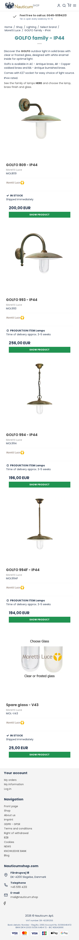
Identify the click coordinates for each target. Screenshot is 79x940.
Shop (7, 810)
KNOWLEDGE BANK (15, 851)
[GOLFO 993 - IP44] (39, 260)
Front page (11, 806)
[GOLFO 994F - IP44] (39, 530)
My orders (10, 780)
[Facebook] (4, 904)
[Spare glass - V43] (39, 665)
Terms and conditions (18, 828)
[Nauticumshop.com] (22, 5)
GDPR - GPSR (12, 824)
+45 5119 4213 (18, 887)
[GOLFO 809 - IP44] (39, 125)
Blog (6, 855)
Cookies (9, 842)
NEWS (7, 846)
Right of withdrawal (16, 833)
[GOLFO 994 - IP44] (39, 395)
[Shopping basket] (69, 5)
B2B (6, 837)
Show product (39, 214)
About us (9, 815)
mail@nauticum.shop (24, 897)
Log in (7, 789)
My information (14, 784)
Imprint (8, 819)
